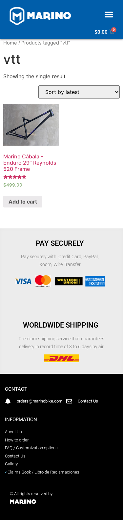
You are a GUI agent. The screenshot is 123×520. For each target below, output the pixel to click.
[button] (109, 14)
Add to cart (23, 201)
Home (10, 43)
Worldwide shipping (61, 325)
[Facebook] (61, 514)
